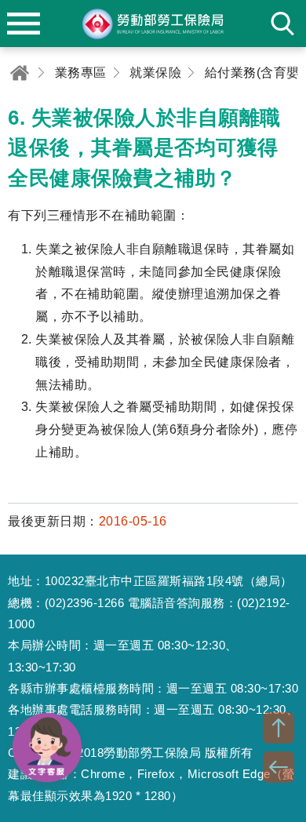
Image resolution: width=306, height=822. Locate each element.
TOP (278, 728)
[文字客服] (47, 747)
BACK (278, 767)
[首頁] (19, 72)
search (282, 23)
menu (23, 23)
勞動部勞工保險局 (153, 23)
